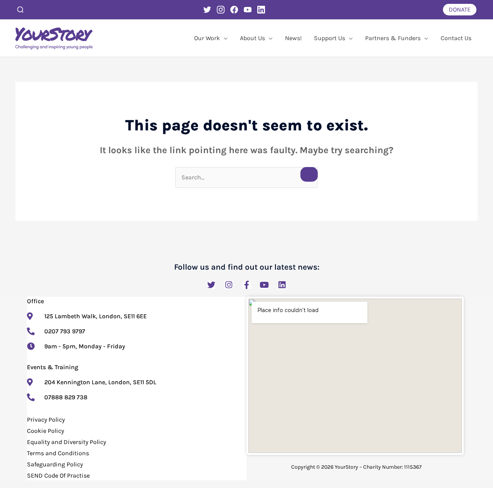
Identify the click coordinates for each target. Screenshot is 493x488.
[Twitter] (207, 10)
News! (293, 38)
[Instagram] (221, 10)
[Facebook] (234, 10)
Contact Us (456, 38)
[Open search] (20, 9)
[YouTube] (248, 10)
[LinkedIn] (261, 10)
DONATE (460, 9)
